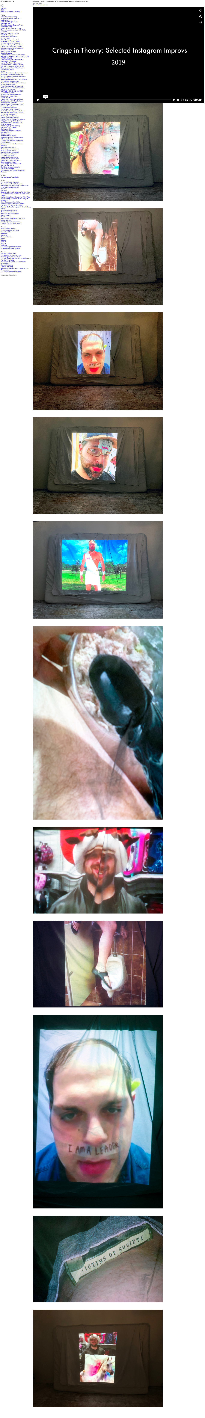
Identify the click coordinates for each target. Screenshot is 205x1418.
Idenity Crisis (5, 38)
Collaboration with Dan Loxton (11, 46)
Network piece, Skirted (8, 154)
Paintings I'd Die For (8, 89)
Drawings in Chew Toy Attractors (12, 137)
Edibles (3, 240)
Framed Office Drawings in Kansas (13, 55)
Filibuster (4, 145)
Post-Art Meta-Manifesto (9, 212)
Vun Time (4, 189)
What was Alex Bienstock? (10, 187)
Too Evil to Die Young (8, 253)
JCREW (3, 242)
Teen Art (3, 172)
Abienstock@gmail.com (9, 275)
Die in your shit (6, 129)
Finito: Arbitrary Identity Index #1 (12, 86)
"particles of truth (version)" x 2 (11, 122)
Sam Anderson (6, 217)
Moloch (3, 243)
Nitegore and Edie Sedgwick (10, 18)
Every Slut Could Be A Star (10, 230)
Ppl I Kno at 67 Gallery (9, 127)
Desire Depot (5, 97)
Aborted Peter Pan (7, 106)
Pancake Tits (5, 23)
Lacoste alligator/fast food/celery (12, 140)
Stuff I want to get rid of (9, 22)
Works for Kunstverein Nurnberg (12, 74)
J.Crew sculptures (7, 139)
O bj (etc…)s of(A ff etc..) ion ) (11, 121)
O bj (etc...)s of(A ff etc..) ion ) (11, 223)
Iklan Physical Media (8, 228)
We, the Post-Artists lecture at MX (12, 66)
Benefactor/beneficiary (8, 162)
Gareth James (6, 220)
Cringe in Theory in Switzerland (11, 45)
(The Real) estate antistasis (10, 222)
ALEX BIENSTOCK (7, 1)
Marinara (4, 245)
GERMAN (4, 233)
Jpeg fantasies (6, 124)
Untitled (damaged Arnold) (10, 117)
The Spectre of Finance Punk (11, 255)
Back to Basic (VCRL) (8, 51)
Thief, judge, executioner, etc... (11, 164)
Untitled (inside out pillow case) (11, 144)
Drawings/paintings (7, 168)
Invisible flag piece (7, 78)
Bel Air (3, 71)
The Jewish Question (8, 114)
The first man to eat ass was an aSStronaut (16, 258)
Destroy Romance (7, 265)
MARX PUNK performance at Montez (13, 76)
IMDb (2, 10)
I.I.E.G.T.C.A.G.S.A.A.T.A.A (10, 43)
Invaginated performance (9, 157)
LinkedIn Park (5, 142)
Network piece (6, 134)
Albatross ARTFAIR (7, 50)
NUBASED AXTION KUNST (10, 41)
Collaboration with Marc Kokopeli (12, 101)
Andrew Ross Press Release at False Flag (15, 197)
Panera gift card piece (8, 61)
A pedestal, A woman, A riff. (10, 159)
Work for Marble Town (8, 150)
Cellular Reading (6, 53)
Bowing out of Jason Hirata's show (13, 68)
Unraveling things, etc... (9, 96)
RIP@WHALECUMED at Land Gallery (14, 79)
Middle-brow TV (6, 132)
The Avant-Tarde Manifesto (10, 182)
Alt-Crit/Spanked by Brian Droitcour (13, 111)
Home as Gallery (6, 26)
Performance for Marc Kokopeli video (13, 83)
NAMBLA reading (7, 35)
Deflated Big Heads (7, 69)
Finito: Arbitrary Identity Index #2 (12, 59)
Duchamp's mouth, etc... (9, 116)
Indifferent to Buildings (8, 135)
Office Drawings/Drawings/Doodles (12, 170)
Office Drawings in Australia (10, 40)
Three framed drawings (9, 107)
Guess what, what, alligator (10, 109)
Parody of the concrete (9, 102)
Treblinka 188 (5, 232)
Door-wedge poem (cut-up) (10, 149)
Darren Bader (5, 215)
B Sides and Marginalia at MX (11, 94)
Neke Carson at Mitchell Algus (11, 202)
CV (2, 7)
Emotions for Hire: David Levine (12, 205)
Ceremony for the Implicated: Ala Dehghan (15, 192)
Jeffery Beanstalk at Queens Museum (14, 73)
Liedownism (5, 20)
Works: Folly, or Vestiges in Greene (13, 119)
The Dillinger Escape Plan (10, 81)
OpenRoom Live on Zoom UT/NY (12, 48)
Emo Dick (4, 190)
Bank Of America (6, 237)
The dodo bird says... (8, 155)
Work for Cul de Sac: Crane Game (12, 88)
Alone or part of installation (10, 177)
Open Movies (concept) (9, 17)
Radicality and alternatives (10, 213)
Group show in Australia (9, 36)
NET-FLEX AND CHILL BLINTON (12, 91)
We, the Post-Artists (7, 260)
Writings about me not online (11, 11)
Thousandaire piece (8, 93)
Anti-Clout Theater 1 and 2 (10, 33)
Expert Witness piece (8, 84)
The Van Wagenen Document (11, 271)
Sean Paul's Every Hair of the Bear (13, 218)
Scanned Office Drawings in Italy (12, 64)
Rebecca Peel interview (9, 210)
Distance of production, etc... (11, 160)
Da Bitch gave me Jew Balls (10, 257)
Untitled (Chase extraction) (10, 152)
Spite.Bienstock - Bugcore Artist (12, 25)
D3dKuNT (4, 235)
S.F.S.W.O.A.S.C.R (7, 165)
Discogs (3, 8)
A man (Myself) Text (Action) (10, 126)
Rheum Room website (40, 5)
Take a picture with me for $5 (11, 28)
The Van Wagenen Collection (11, 247)
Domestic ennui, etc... (8, 147)
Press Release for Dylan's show (12, 184)
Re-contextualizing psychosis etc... (13, 112)
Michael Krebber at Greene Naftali (12, 203)
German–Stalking (7, 266)
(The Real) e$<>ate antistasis (11, 130)
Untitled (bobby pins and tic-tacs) (12, 104)
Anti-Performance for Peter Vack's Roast (15, 185)
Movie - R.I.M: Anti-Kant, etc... (11, 63)
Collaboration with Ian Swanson (12, 99)
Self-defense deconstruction (10, 167)
